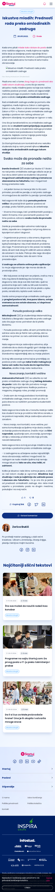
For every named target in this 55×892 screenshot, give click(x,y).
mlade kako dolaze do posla (32, 47)
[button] (27, 769)
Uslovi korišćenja (35, 797)
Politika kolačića (34, 803)
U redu (27, 888)
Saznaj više (49, 879)
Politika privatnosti (10, 803)
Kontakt (5, 809)
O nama (5, 797)
